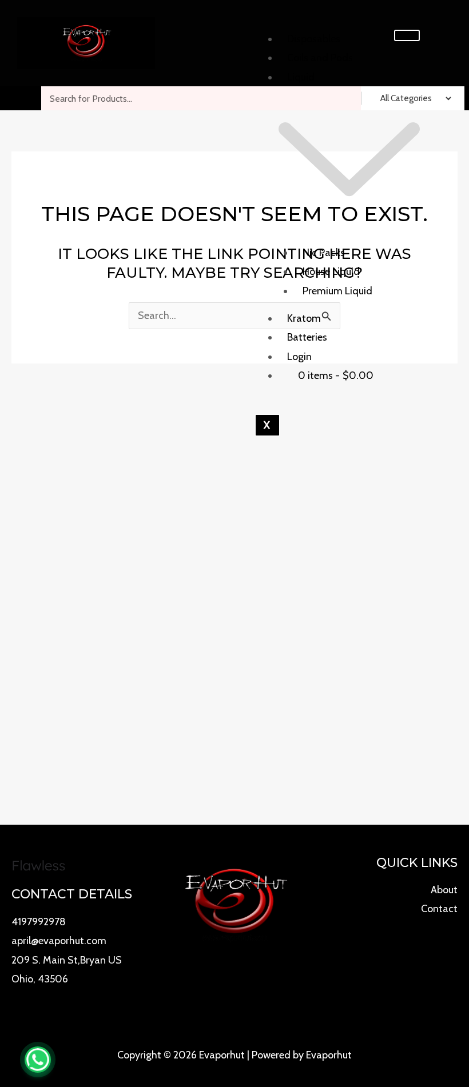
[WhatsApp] (38, 1059)
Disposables (313, 39)
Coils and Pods (320, 57)
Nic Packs (324, 252)
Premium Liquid (337, 291)
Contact (439, 908)
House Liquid (331, 271)
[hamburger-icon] (407, 35)
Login (299, 356)
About (444, 890)
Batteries (307, 337)
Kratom (304, 318)
